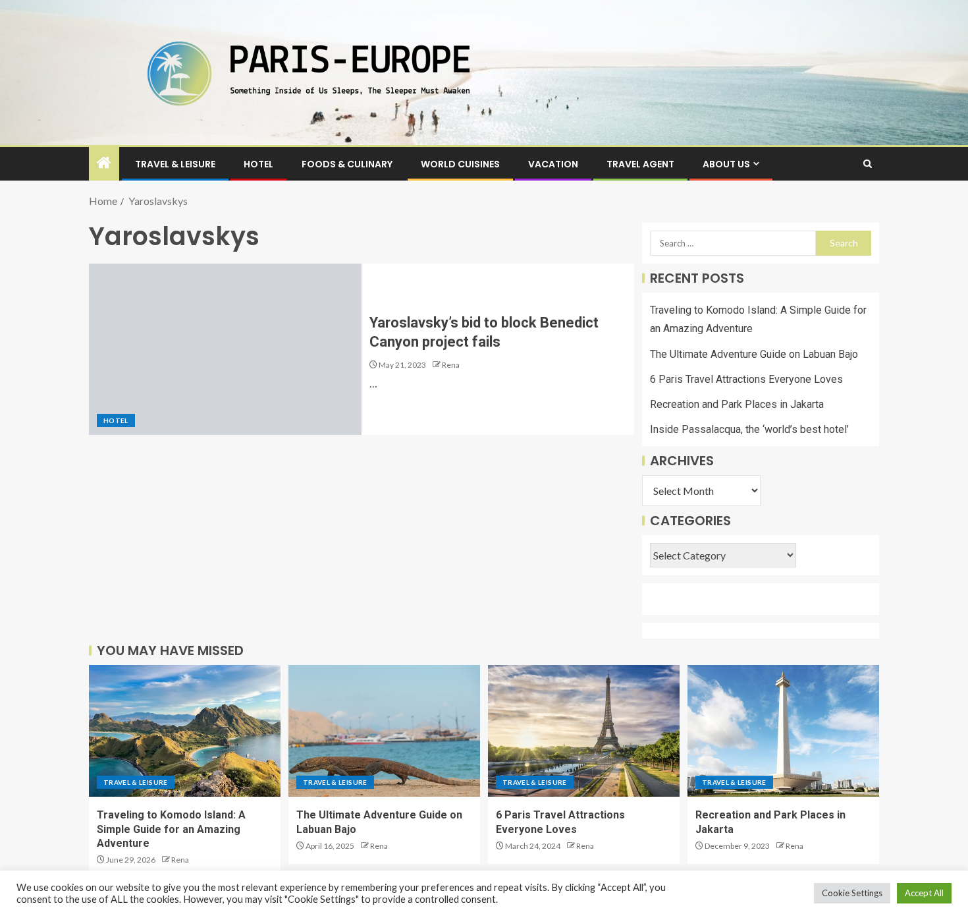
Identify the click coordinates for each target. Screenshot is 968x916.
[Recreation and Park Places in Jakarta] (783, 731)
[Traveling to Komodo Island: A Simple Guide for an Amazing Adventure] (185, 731)
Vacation (553, 164)
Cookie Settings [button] (852, 893)
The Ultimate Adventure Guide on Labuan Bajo (754, 354)
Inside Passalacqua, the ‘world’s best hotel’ (749, 429)
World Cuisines (460, 164)
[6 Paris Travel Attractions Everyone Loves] (584, 731)
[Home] (104, 163)
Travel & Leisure (175, 164)
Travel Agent (640, 164)
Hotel (258, 164)
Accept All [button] (924, 893)
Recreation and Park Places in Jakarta (737, 404)
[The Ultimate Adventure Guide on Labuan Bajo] (384, 731)
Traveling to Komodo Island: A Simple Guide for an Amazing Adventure (171, 829)
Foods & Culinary (347, 164)
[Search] (867, 164)
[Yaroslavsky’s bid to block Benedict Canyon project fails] (225, 349)
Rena (451, 365)
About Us (726, 164)
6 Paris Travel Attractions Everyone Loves (746, 379)
